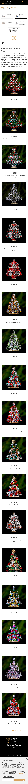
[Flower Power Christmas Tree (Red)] (14, 72)
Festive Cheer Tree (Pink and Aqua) (14, 650)
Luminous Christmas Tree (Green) (14, 359)
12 (20, 730)
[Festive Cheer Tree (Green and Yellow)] (14, 585)
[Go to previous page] (5, 730)
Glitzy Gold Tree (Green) (14, 468)
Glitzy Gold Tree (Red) (14, 505)
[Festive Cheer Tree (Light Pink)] (14, 657)
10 (15, 730)
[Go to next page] (23, 730)
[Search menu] (18, 2)
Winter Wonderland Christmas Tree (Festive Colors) (14, 249)
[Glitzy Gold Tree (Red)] (14, 475)
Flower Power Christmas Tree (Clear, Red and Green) (14, 176)
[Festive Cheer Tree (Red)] (14, 694)
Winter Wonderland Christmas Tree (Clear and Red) (14, 540)
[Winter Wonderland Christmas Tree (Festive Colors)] (14, 219)
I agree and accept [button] (19, 780)
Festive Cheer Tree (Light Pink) (14, 687)
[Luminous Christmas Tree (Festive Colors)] (14, 366)
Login (14, 747)
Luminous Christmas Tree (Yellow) (14, 322)
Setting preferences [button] (8, 776)
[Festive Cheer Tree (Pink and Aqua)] (14, 620)
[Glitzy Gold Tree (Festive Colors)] (14, 548)
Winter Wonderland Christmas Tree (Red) (14, 287)
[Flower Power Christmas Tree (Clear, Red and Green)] (14, 146)
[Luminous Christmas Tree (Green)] (14, 329)
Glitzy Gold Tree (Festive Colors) (14, 578)
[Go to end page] (25, 730)
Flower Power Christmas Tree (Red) (14, 102)
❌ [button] (27, 758)
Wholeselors (14, 750)
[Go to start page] (2, 730)
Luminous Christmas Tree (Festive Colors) (14, 396)
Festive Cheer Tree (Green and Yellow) (14, 615)
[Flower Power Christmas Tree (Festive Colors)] (14, 109)
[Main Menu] (25, 2)
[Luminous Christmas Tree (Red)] (14, 401)
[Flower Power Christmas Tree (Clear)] (14, 182)
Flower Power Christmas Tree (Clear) (14, 212)
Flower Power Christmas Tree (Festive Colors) (14, 138)
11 (17, 730)
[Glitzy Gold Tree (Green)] (14, 438)
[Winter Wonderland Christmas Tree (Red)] (14, 257)
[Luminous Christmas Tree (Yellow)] (14, 292)
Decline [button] (8, 780)
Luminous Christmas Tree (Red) (14, 431)
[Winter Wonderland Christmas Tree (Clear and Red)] (14, 510)
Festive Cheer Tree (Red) (14, 723)
